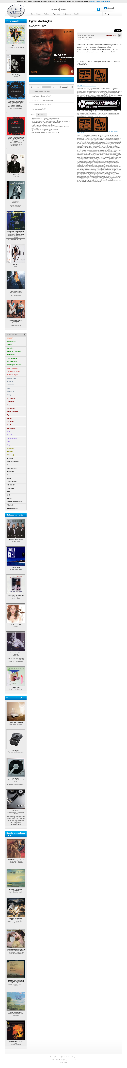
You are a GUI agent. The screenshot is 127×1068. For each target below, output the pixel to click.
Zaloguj (107, 14)
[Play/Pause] (31, 87)
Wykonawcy (41, 114)
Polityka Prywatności (97, 1)
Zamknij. (107, 1)
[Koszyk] (111, 8)
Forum (69, 1056)
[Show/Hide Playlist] (72, 87)
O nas (52, 1056)
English (74, 1056)
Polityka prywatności (70, 1059)
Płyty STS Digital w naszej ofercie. (86, 85)
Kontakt (64, 1056)
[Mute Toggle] (60, 87)
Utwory (33, 114)
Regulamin (58, 1056)
